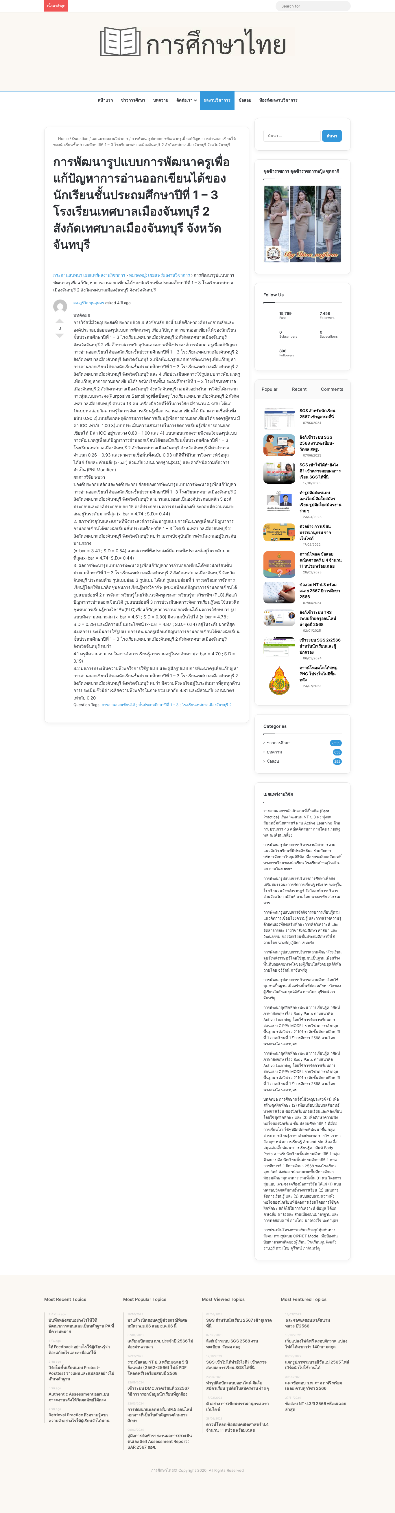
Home (63, 138)
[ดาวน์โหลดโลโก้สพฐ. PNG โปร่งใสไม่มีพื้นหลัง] (279, 681)
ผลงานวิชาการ (217, 100)
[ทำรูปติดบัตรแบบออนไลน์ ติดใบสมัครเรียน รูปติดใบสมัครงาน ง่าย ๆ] (279, 501)
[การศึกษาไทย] (197, 41)
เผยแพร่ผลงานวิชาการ (110, 138)
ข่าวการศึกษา (133, 100)
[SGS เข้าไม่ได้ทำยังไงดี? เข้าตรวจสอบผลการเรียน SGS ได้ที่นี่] (279, 473)
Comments (332, 389)
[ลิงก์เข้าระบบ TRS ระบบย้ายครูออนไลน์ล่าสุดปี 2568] (279, 617)
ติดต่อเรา (184, 100)
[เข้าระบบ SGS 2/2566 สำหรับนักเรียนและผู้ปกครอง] (279, 647)
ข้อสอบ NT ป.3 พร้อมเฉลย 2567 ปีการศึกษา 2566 (320, 590)
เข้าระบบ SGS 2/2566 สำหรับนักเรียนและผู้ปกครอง (320, 645)
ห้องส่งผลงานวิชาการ (278, 100)
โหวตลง (59, 338)
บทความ (160, 100)
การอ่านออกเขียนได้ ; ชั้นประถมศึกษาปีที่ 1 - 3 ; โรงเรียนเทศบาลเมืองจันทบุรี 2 (167, 704)
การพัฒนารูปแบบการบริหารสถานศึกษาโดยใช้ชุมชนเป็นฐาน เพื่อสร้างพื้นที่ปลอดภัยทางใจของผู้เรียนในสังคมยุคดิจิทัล (302, 985)
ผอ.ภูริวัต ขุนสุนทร (88, 302)
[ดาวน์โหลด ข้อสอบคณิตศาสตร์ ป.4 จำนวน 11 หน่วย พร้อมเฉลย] (279, 564)
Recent (299, 389)
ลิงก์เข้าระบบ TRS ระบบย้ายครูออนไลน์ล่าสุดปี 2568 (318, 618)
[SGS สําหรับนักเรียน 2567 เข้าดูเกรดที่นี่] (279, 419)
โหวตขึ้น (59, 318)
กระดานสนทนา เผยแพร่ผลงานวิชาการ (89, 275)
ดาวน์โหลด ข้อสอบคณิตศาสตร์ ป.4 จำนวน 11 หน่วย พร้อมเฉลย (321, 559)
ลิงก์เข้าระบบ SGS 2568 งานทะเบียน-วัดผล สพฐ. (317, 443)
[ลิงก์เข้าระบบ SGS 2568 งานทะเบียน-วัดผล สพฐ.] (279, 445)
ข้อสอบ (245, 100)
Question (80, 138)
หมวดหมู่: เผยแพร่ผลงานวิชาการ (159, 275)
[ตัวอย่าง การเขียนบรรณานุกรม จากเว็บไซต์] (279, 532)
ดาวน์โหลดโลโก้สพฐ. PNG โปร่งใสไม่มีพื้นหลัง (319, 673)
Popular (270, 389)
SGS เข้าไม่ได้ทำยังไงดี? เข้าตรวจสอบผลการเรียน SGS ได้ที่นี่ (320, 470)
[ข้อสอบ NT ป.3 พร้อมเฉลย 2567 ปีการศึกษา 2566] (279, 592)
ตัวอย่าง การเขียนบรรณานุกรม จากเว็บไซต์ (315, 532)
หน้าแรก (105, 100)
